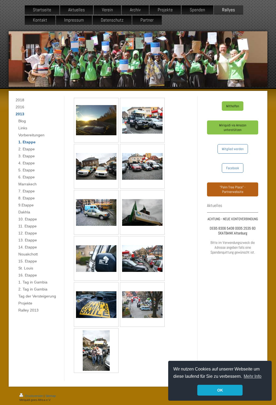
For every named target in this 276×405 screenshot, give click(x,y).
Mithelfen (232, 106)
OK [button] (220, 390)
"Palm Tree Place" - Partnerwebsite (233, 189)
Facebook (232, 168)
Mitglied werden (233, 149)
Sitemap (50, 395)
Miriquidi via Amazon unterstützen (232, 127)
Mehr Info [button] (252, 376)
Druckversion (34, 395)
